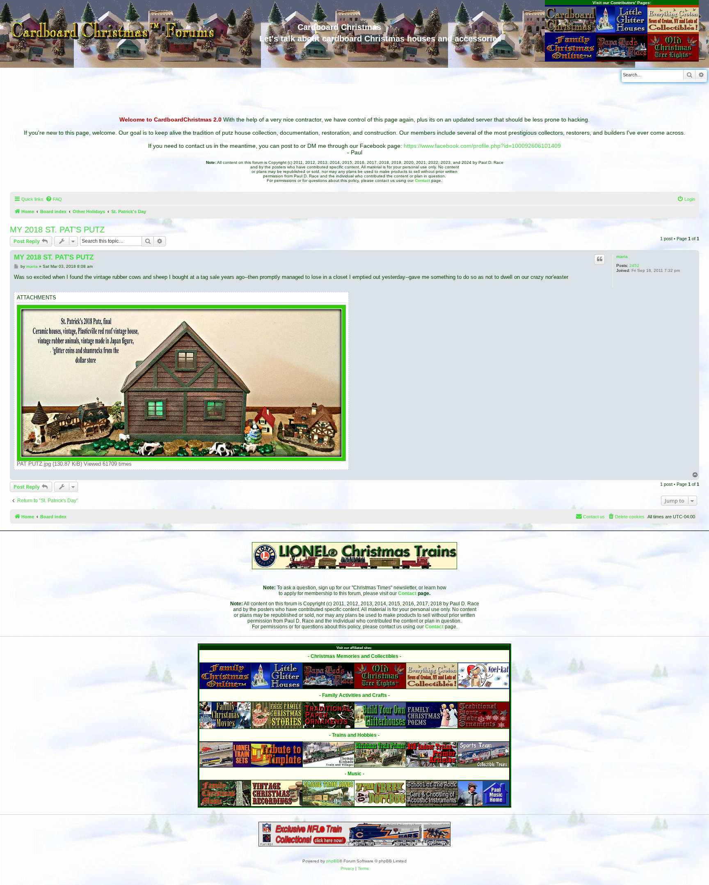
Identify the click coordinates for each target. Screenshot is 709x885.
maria (622, 256)
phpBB (332, 861)
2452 (634, 265)
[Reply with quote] (599, 259)
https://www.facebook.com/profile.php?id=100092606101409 (482, 146)
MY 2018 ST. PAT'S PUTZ (57, 229)
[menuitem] (54, 199)
